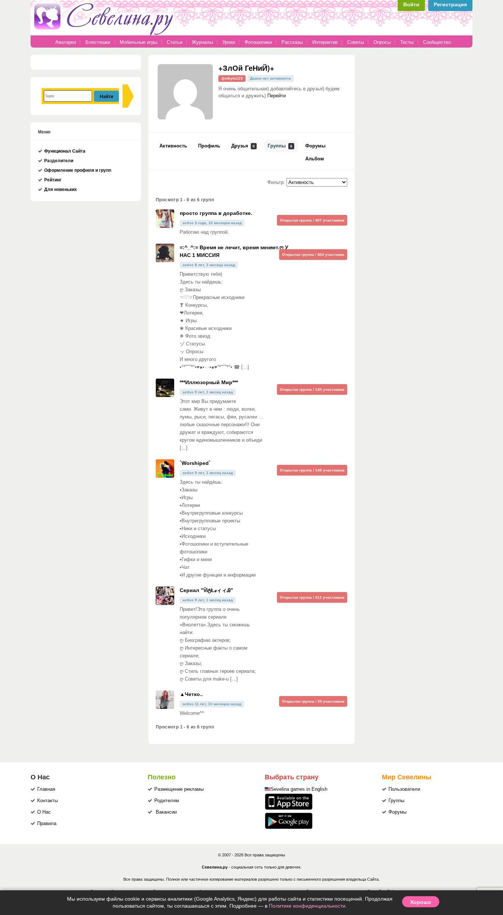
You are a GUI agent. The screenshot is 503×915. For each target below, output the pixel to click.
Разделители (58, 160)
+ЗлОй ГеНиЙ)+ (246, 67)
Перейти (276, 95)
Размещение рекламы (179, 789)
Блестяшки (97, 42)
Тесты (407, 42)
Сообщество (437, 42)
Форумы (315, 146)
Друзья (243, 146)
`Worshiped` (195, 463)
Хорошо (420, 901)
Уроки (228, 42)
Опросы (382, 42)
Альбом (314, 158)
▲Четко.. (191, 694)
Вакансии (166, 812)
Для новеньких (60, 189)
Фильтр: (276, 182)
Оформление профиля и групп (77, 170)
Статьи (174, 42)
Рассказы (292, 42)
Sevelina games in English (299, 789)
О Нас (44, 812)
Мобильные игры (138, 42)
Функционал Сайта (64, 151)
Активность (173, 146)
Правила (46, 823)
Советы (355, 42)
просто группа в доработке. (216, 213)
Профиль (209, 146)
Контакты (47, 800)
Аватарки (65, 42)
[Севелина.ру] (105, 33)
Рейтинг (52, 179)
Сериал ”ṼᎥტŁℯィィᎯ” (206, 590)
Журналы (202, 42)
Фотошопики (258, 42)
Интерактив (325, 42)
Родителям (166, 800)
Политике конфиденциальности (307, 906)
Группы (280, 146)
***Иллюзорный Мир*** (209, 382)
